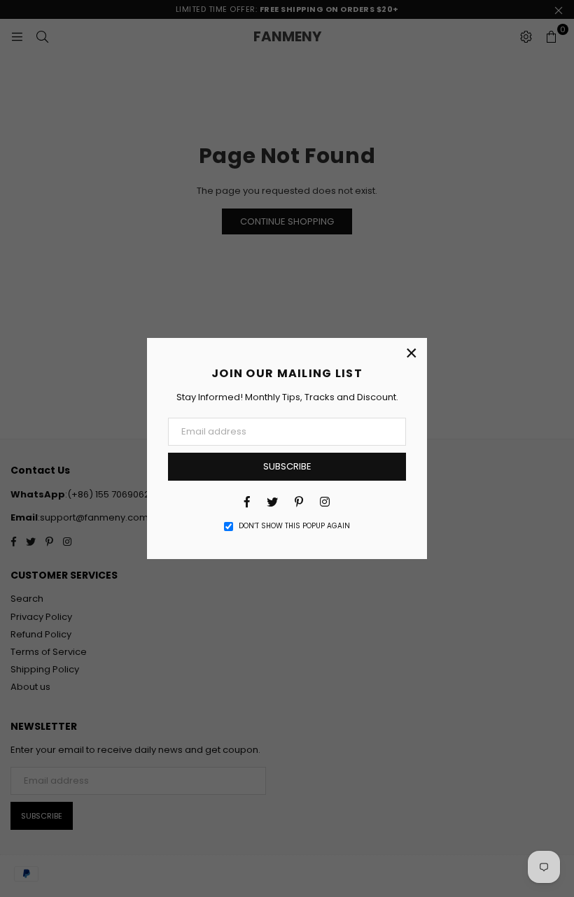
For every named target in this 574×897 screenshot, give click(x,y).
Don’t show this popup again (294, 526)
